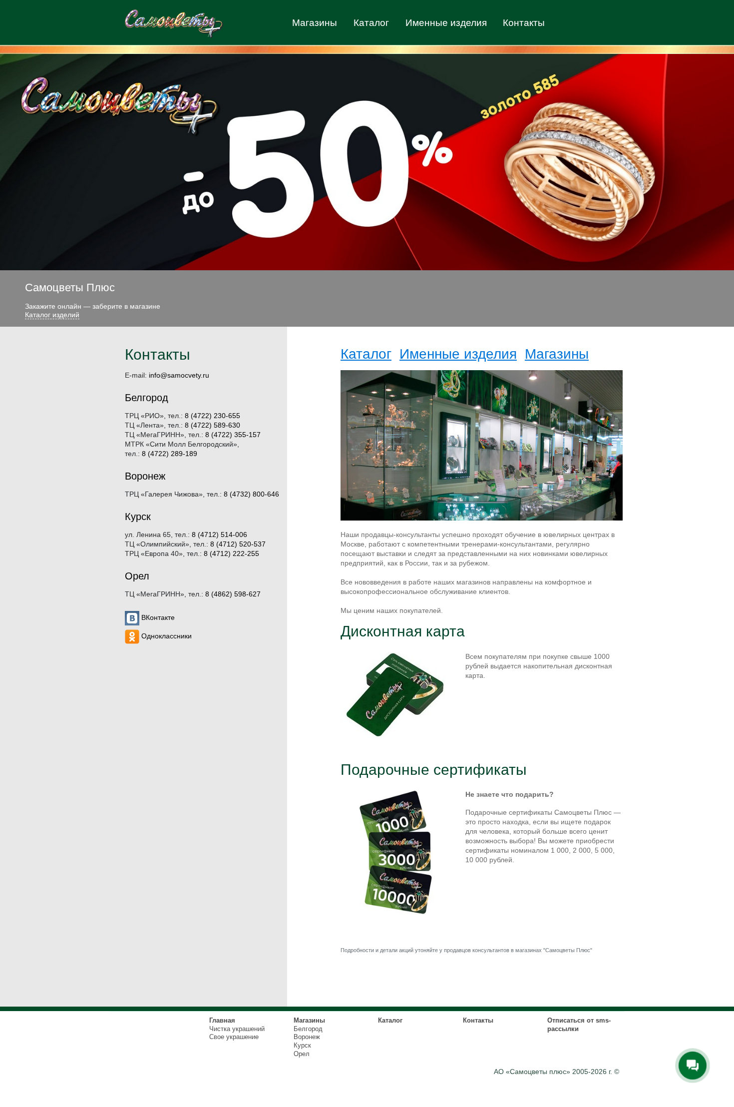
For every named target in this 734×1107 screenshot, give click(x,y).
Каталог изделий (52, 315)
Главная (222, 1020)
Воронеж (145, 476)
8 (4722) (212, 416)
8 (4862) (233, 594)
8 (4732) (251, 494)
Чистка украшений (237, 1029)
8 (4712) (219, 535)
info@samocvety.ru (179, 375)
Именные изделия (446, 22)
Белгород (146, 397)
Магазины (314, 22)
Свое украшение (234, 1037)
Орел (137, 575)
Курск (138, 516)
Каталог (371, 22)
